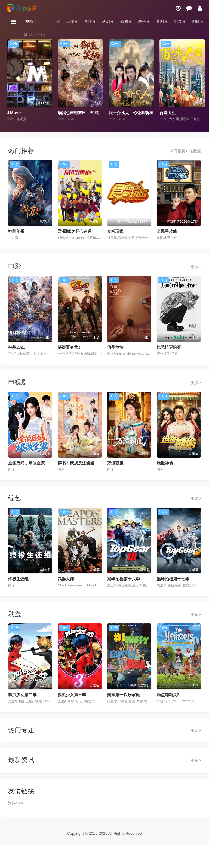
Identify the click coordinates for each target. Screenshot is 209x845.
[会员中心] (200, 8)
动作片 (72, 21)
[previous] (8, 80)
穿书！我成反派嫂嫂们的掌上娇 (86, 463)
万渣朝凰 (115, 463)
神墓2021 (16, 347)
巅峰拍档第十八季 (123, 578)
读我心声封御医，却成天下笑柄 (84, 112)
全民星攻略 (167, 231)
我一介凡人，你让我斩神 (129, 112)
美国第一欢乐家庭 (123, 694)
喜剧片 (162, 21)
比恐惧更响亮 (169, 347)
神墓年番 (16, 231)
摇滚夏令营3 (69, 347)
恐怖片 (126, 21)
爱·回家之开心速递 (75, 231)
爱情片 (90, 21)
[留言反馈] (189, 8)
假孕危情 (115, 347)
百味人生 (166, 112)
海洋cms (15, 803)
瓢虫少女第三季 (72, 694)
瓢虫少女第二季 (22, 694)
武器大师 (66, 578)
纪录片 (180, 21)
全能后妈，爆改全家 (26, 463)
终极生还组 (18, 578)
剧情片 (198, 21)
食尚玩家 (115, 231)
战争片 (144, 21)
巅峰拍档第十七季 (173, 578)
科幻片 (108, 21)
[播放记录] (178, 8)
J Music (12, 112)
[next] (200, 80)
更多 (195, 267)
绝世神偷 (165, 463)
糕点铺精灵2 (168, 694)
